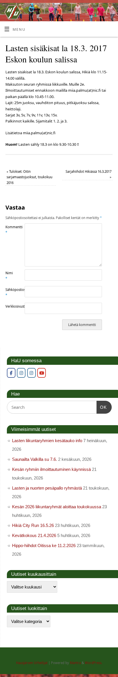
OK (102, 407)
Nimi (9, 276)
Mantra (75, 663)
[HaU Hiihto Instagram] (31, 373)
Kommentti (10, 230)
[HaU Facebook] (11, 373)
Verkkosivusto (10, 306)
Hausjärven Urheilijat (32, 663)
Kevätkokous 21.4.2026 (34, 535)
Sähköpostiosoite (10, 292)
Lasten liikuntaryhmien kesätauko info (47, 440)
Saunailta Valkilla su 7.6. (34, 459)
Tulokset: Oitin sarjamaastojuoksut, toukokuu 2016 (29, 177)
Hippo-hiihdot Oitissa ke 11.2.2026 (44, 545)
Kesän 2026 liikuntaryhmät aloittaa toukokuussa (56, 506)
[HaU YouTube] (41, 373)
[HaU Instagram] (21, 373)
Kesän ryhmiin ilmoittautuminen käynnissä (51, 469)
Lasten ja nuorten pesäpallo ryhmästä (47, 488)
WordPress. (93, 663)
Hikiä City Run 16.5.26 (33, 525)
